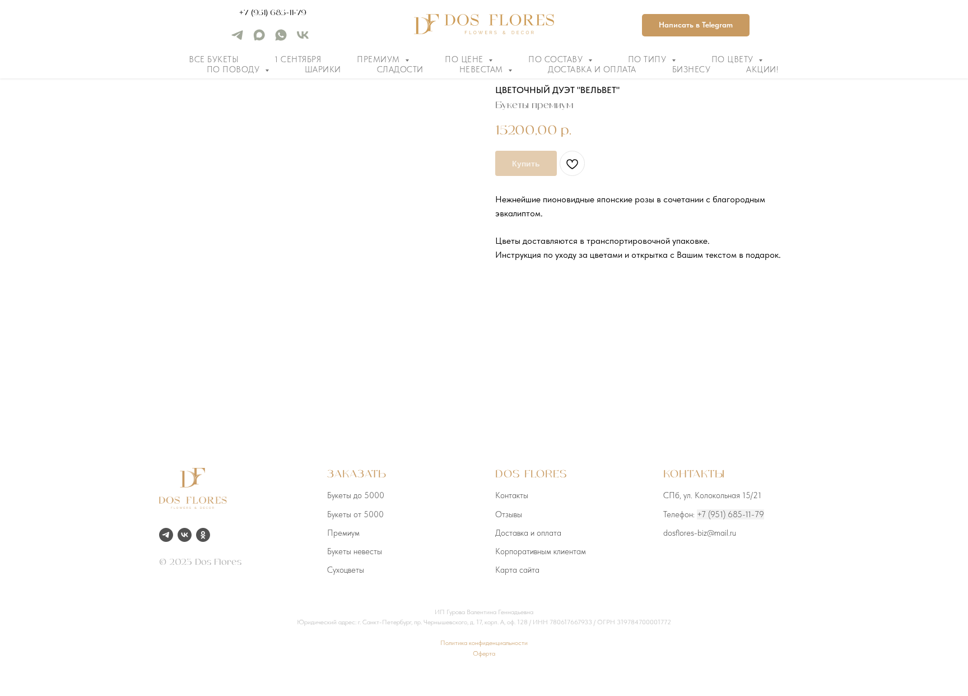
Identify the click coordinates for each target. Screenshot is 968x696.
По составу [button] (556, 59)
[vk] (303, 39)
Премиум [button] (379, 59)
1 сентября (297, 59)
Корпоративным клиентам (540, 551)
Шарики (323, 69)
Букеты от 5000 (355, 514)
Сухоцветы (345, 570)
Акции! (762, 69)
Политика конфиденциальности (484, 643)
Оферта (484, 653)
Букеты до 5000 (355, 495)
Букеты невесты (354, 551)
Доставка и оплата (592, 69)
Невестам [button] (482, 69)
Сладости (400, 69)
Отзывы (508, 514)
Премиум (343, 533)
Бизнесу (691, 69)
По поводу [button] (234, 69)
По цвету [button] (733, 59)
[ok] (203, 535)
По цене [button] (465, 59)
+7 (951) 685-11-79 (272, 13)
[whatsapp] (281, 39)
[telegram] (237, 39)
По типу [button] (648, 59)
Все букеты (214, 59)
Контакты (511, 495)
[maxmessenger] (259, 39)
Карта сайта (517, 570)
